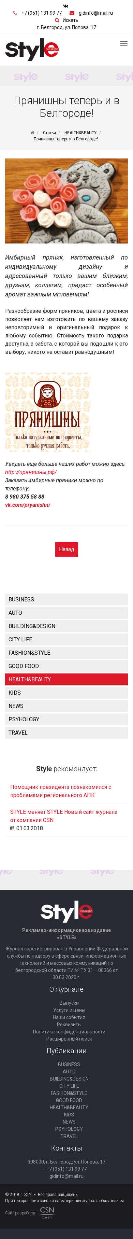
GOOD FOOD (24, 666)
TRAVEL (18, 732)
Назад (66, 549)
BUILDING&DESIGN (32, 626)
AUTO (15, 613)
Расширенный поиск (69, 1039)
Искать (70, 20)
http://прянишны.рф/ (31, 472)
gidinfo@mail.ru (96, 13)
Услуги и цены (69, 1010)
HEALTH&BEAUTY (30, 679)
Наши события (69, 1017)
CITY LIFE (20, 639)
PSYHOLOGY (24, 719)
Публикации (67, 1051)
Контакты (66, 1148)
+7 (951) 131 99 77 (41, 13)
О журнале (66, 989)
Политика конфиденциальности (69, 1031)
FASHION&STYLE (29, 653)
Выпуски (69, 1003)
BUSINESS (21, 599)
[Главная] (32, 132)
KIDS (15, 693)
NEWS (16, 706)
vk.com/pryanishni (27, 505)
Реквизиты (69, 1024)
